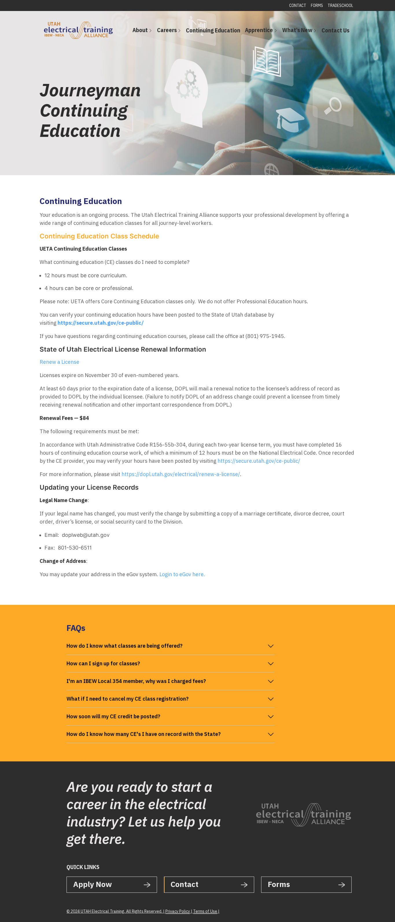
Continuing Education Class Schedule (99, 236)
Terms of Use (205, 911)
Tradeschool (340, 5)
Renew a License (59, 362)
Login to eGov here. (182, 574)
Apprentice (259, 30)
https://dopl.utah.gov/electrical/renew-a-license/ (180, 474)
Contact (297, 5)
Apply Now (92, 884)
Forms (317, 5)
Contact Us (335, 30)
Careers (167, 30)
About (140, 30)
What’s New (297, 30)
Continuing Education (213, 30)
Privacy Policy (177, 911)
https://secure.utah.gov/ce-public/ (258, 461)
